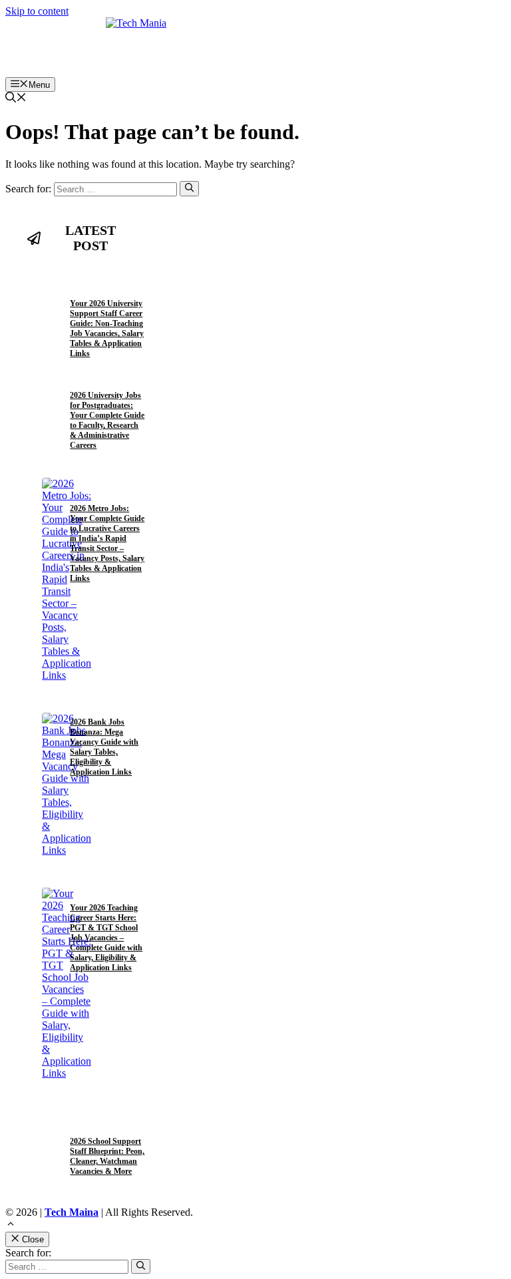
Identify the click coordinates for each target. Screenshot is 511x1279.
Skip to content (37, 11)
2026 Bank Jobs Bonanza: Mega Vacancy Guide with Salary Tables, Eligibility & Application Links (104, 747)
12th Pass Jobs (92, 278)
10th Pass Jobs (92, 288)
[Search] (189, 188)
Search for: (28, 1252)
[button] (16, 98)
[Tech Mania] (255, 47)
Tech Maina (71, 1212)
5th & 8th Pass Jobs (99, 1126)
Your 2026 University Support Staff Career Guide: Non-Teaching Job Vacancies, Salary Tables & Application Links (107, 328)
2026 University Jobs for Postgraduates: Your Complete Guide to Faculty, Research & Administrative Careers (107, 420)
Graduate (87, 493)
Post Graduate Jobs (101, 380)
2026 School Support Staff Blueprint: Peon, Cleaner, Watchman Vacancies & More (107, 1156)
